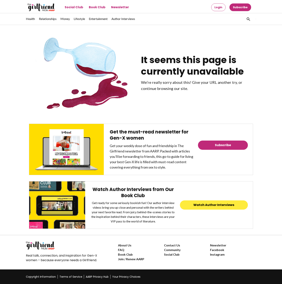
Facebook (217, 250)
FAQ (121, 250)
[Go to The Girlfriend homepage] (36, 7)
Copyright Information (41, 277)
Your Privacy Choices (126, 277)
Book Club (97, 7)
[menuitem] (30, 21)
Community (172, 250)
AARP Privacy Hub (97, 277)
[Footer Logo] (64, 245)
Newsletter (120, 7)
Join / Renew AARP (131, 259)
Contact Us (172, 245)
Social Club (74, 7)
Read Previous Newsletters (223, 156)
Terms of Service (70, 277)
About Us (124, 245)
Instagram (217, 254)
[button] (248, 19)
